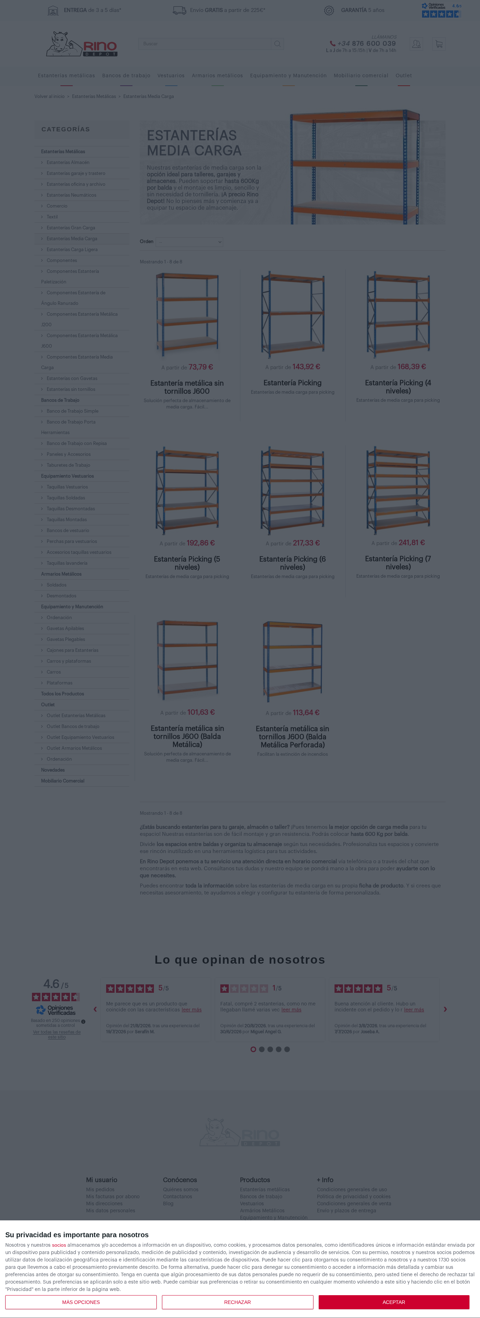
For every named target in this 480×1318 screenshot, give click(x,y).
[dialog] (240, 1269)
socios (59, 1244)
